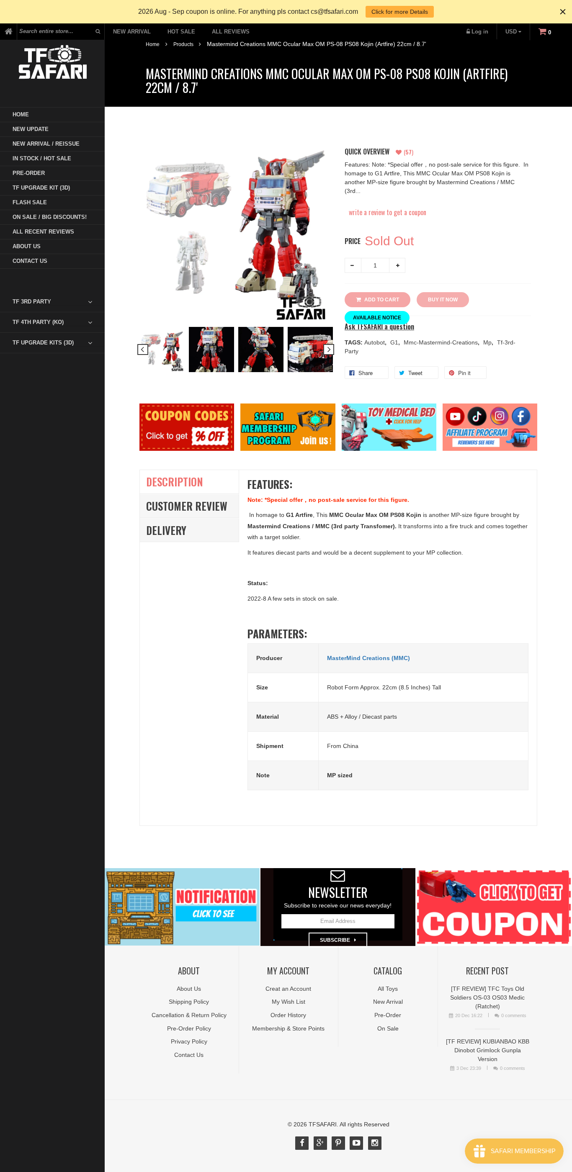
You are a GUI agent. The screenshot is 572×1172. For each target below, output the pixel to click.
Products (183, 44)
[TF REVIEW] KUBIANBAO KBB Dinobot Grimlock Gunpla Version (487, 1050)
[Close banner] (563, 12)
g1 (395, 342)
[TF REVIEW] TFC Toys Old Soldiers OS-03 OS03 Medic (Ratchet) (487, 997)
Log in (480, 31)
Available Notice (377, 318)
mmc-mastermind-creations (441, 342)
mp (488, 342)
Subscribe (335, 940)
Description (174, 481)
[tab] (59, 301)
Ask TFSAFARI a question (379, 326)
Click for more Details (399, 11)
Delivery (166, 530)
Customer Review (186, 506)
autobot (375, 342)
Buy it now (443, 300)
